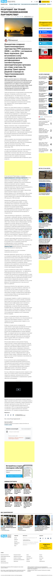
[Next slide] (51, 4)
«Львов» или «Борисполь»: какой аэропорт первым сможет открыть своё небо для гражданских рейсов (44, 130)
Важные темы (4, 4)
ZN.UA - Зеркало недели (45, 56)
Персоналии (16, 561)
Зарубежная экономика (18, 556)
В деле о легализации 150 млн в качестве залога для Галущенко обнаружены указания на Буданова (44, 123)
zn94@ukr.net (36, 542)
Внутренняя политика (5, 554)
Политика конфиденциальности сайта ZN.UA (44, 575)
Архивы (15, 537)
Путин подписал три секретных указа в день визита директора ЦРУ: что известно (43, 150)
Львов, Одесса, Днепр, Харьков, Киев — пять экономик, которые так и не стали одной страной (44, 144)
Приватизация (3, 561)
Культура (28, 561)
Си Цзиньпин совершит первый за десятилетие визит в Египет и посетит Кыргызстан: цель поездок (44, 137)
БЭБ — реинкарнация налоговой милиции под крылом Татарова (44, 77)
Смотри (41, 211)
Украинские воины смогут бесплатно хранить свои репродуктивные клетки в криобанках (43, 112)
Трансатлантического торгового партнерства (15, 177)
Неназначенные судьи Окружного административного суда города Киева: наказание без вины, (43, 106)
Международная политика (5, 556)
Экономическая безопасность (19, 559)
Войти (37, 1)
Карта (15, 545)
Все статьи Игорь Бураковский (12, 418)
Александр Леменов (5, 530)
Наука (27, 554)
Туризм (40, 559)
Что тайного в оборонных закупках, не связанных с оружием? (43, 83)
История (40, 556)
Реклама (15, 541)
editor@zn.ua (25, 544)
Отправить (28, 438)
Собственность (42, 561)
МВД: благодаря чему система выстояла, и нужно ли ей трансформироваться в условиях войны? (43, 89)
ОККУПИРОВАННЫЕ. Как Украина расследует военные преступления (43, 100)
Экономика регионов (4, 562)
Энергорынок (3, 559)
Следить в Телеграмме (15, 475)
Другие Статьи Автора (44, 168)
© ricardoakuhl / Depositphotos (9, 37)
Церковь (27, 559)
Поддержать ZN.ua (45, 1)
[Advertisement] (18, 168)
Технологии (28, 556)
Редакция (16, 539)
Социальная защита (17, 554)
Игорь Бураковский (13, 40)
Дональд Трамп (8, 246)
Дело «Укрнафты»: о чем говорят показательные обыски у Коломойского (43, 95)
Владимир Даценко (22, 530)
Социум (40, 554)
